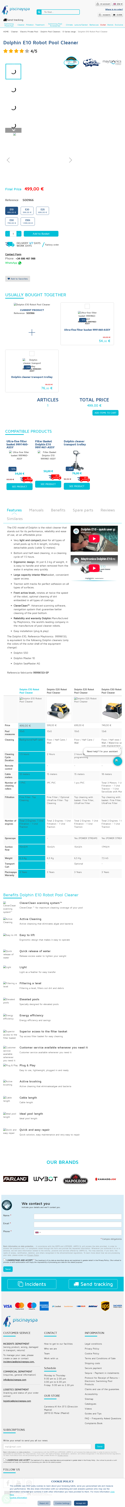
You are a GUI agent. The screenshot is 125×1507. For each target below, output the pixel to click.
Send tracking (15, 19)
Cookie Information (18, 1497)
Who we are (50, 1348)
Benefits (58, 510)
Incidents (34, 1284)
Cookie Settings (62, 1503)
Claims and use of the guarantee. (102, 1389)
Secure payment (93, 1368)
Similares (15, 518)
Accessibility (91, 1394)
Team (47, 1353)
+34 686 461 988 (25, 258)
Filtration (30, 25)
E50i (28, 221)
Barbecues (94, 25)
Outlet (103, 25)
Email (7, 1223)
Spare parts (83, 510)
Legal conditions (93, 1343)
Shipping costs (92, 1363)
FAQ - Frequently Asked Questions (103, 1418)
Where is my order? (114, 9)
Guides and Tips (93, 1413)
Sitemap (89, 1398)
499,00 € (25, 725)
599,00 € (52, 725)
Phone (7, 1231)
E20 (27, 210)
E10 (11, 210)
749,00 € (106, 725)
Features (14, 510)
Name (7, 1215)
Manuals (36, 510)
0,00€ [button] (119, 15)
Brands (110, 25)
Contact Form (13, 254)
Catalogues (90, 1403)
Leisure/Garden (81, 25)
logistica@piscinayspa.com (17, 1400)
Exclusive (119, 25)
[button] (117, 761)
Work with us (51, 1358)
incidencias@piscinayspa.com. (19, 1361)
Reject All (44, 1503)
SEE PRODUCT (19, 486)
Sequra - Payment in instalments (102, 1373)
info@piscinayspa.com (14, 1379)
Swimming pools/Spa (9, 25)
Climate (69, 25)
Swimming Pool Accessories (55, 25)
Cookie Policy (92, 1353)
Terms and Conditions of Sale (100, 1358)
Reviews (108, 510)
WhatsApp (11, 262)
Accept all (81, 1503)
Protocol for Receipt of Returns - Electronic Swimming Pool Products (102, 1381)
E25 (42, 210)
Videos (88, 1408)
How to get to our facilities (58, 1343)
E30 (11, 221)
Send (8, 1269)
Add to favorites (19, 278)
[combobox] (38, 1232)
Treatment (39, 25)
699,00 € (79, 725)
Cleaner (21, 25)
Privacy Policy (103, 1260)
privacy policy (33, 1255)
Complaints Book (94, 1423)
